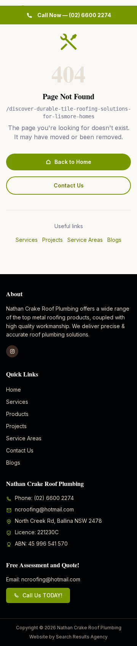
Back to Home (72, 162)
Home (13, 389)
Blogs (114, 239)
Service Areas (85, 239)
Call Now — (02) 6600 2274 (74, 15)
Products (17, 414)
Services (27, 239)
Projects (52, 239)
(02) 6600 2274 (54, 498)
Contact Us (69, 185)
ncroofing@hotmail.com (44, 509)
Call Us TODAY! (42, 595)
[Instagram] (12, 351)
